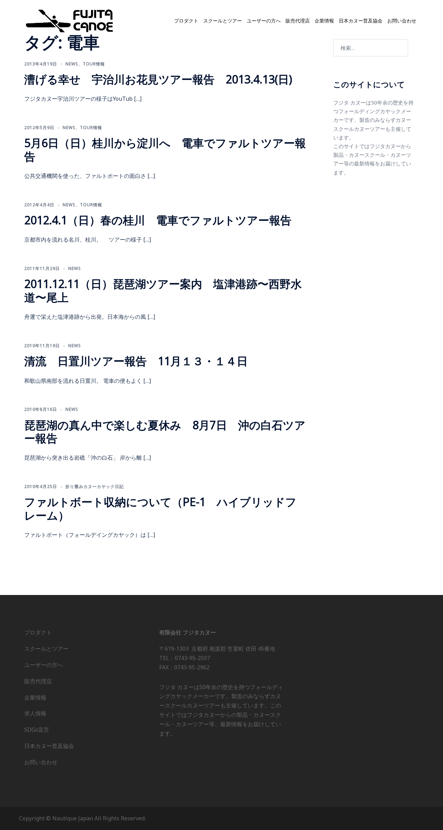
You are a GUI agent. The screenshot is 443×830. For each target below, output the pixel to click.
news (71, 64)
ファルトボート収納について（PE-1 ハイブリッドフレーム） (160, 508)
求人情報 (35, 713)
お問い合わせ (401, 21)
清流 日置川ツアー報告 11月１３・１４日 (136, 360)
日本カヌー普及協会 (360, 21)
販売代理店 (298, 21)
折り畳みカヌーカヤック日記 (94, 486)
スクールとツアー (222, 21)
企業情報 (324, 21)
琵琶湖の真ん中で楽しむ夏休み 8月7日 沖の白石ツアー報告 (165, 431)
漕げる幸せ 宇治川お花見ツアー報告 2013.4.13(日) (158, 79)
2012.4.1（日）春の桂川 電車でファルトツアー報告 (157, 220)
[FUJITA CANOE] (70, 20)
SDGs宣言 (36, 729)
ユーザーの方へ (264, 21)
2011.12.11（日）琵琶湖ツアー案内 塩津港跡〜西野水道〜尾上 (163, 290)
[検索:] (370, 47)
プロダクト (186, 21)
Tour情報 (94, 64)
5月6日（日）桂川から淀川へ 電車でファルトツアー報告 (165, 149)
